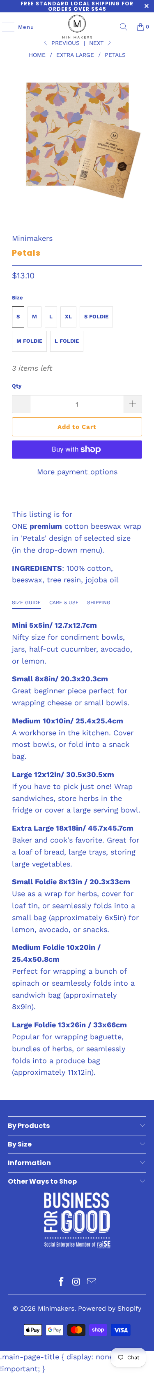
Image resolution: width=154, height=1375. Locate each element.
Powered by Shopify (109, 1308)
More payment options (77, 471)
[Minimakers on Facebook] (61, 1282)
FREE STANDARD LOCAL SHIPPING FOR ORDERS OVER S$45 (77, 6)
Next (97, 43)
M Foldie (29, 341)
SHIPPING (98, 602)
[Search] (123, 26)
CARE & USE (64, 602)
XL (68, 316)
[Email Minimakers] (91, 1282)
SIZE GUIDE (26, 602)
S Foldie (96, 316)
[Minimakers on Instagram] (77, 1282)
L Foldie (67, 341)
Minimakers (32, 238)
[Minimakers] (77, 26)
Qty (16, 386)
